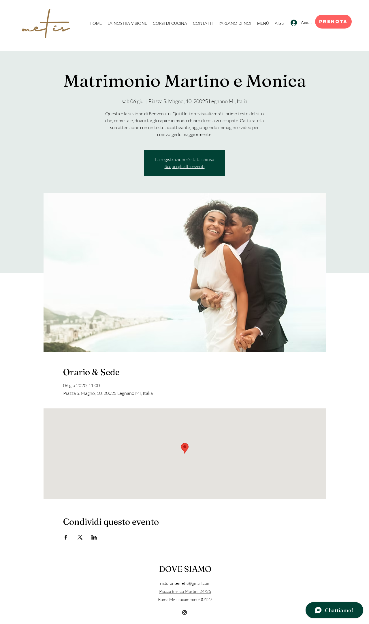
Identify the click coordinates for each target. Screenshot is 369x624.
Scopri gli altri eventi (185, 166)
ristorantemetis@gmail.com (185, 583)
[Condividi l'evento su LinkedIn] (94, 537)
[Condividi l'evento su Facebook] (66, 537)
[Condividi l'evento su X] (80, 537)
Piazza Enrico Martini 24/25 (185, 591)
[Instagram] (184, 612)
